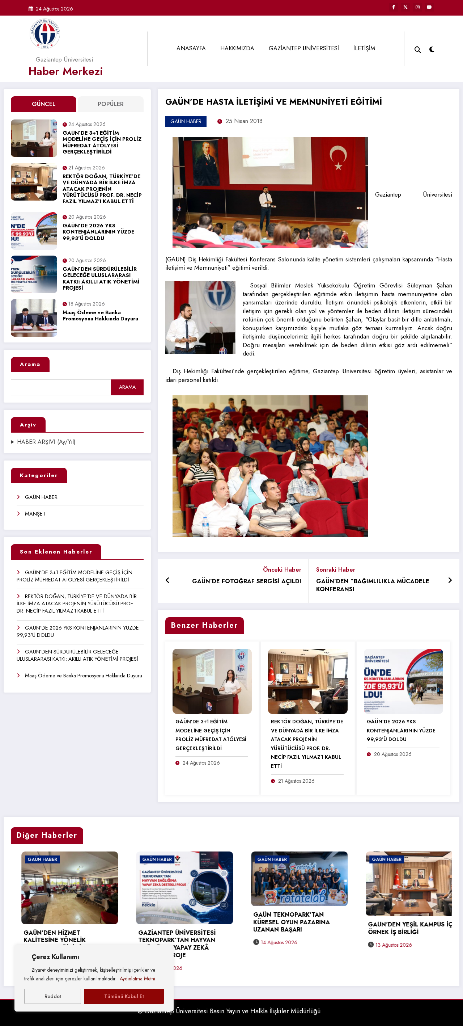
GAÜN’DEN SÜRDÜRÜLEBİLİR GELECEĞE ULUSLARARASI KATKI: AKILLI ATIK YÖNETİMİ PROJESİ (101, 278)
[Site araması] (418, 49)
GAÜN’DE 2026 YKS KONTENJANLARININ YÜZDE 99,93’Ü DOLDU (98, 232)
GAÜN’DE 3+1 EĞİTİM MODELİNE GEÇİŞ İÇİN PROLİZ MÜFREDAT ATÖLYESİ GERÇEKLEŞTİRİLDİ (102, 142)
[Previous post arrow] (167, 581)
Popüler (111, 104)
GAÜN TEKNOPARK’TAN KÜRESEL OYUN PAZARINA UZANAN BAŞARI (192, 922)
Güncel (44, 104)
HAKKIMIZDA (237, 48)
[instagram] (417, 7)
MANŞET (35, 513)
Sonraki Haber (335, 569)
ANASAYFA (191, 48)
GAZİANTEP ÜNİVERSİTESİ (304, 48)
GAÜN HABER (41, 497)
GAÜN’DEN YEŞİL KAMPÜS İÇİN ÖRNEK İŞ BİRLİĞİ (314, 928)
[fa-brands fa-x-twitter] (405, 7)
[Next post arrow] (450, 581)
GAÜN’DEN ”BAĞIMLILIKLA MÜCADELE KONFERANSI (372, 585)
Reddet (52, 996)
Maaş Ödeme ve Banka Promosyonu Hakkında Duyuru (100, 316)
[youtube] (429, 7)
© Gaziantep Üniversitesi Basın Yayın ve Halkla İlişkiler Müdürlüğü (228, 1011)
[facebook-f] (393, 7)
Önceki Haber (282, 569)
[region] (94, 978)
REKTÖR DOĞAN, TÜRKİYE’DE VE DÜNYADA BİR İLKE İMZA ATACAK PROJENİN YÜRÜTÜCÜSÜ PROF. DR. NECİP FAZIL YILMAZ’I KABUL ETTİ (102, 189)
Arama (30, 364)
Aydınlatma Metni (137, 978)
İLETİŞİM (364, 48)
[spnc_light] (431, 48)
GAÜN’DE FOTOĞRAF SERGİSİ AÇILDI (246, 581)
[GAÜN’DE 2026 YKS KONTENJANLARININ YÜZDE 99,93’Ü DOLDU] (403, 681)
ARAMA (127, 387)
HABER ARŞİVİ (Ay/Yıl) (46, 442)
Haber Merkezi (66, 71)
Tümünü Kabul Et (124, 996)
